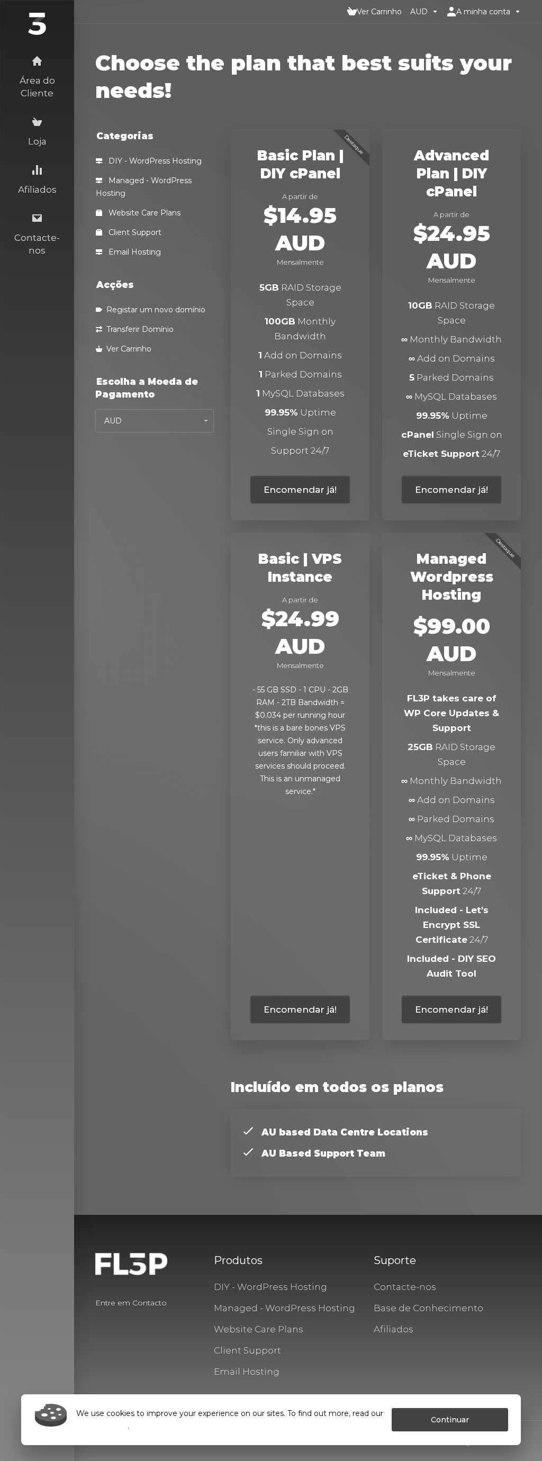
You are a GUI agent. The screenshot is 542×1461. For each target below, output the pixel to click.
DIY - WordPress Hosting (154, 161)
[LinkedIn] (129, 1322)
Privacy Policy (102, 1426)
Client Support (133, 232)
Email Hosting (133, 252)
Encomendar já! (300, 489)
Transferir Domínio (138, 329)
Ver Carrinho (126, 349)
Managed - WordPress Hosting (144, 187)
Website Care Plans (143, 213)
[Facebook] (95, 1322)
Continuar (450, 1419)
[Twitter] (112, 1322)
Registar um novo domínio (153, 309)
